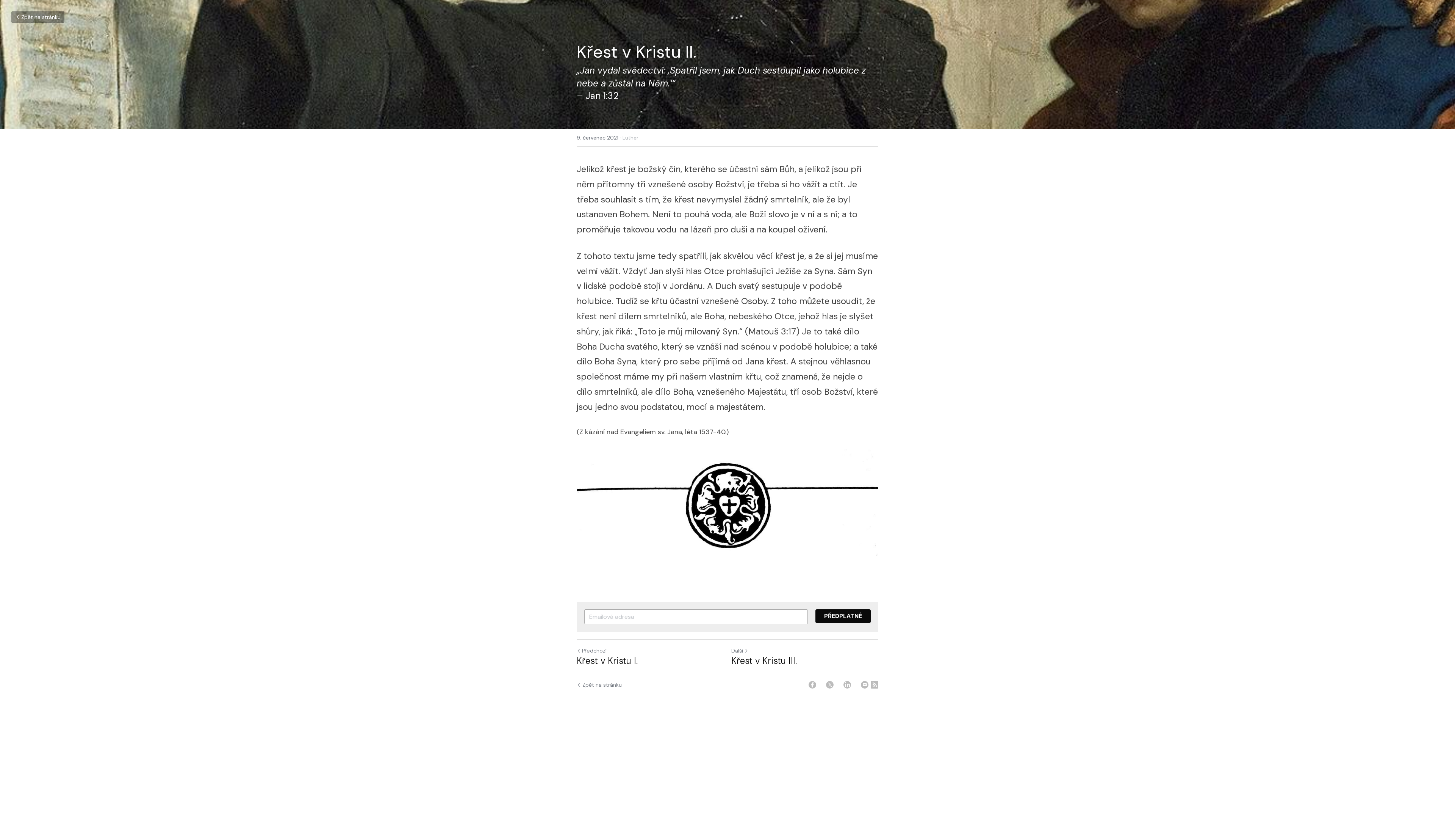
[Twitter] (830, 685)
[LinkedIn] (847, 685)
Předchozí (594, 650)
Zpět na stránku (41, 17)
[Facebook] (812, 685)
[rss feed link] (874, 685)
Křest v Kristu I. (607, 661)
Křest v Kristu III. (764, 661)
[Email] (864, 685)
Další (737, 650)
